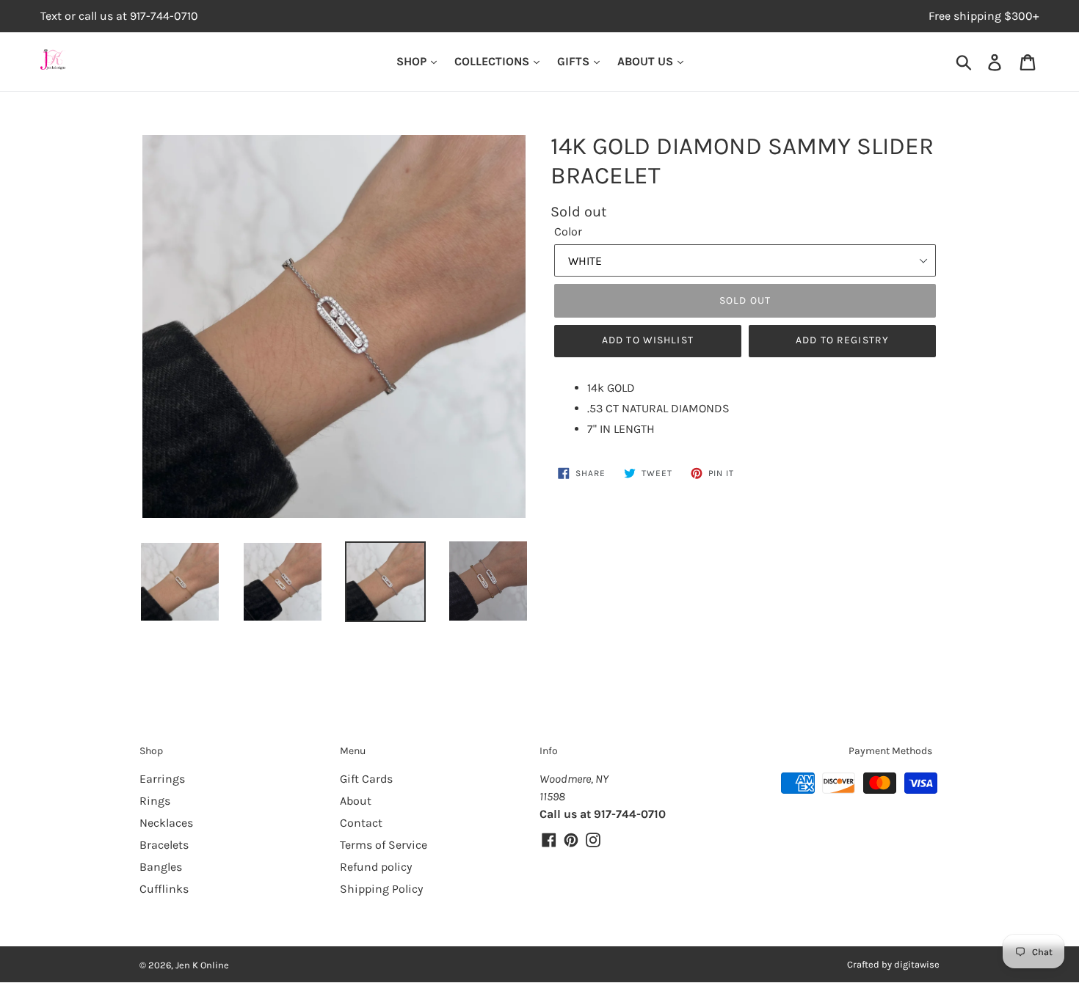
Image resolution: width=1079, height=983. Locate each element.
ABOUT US (646, 61)
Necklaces (166, 823)
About (355, 801)
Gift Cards (366, 779)
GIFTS (574, 61)
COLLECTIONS (493, 61)
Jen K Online (202, 965)
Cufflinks (164, 889)
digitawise (917, 964)
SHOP (412, 61)
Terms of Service (383, 845)
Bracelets (164, 845)
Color (568, 231)
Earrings (162, 779)
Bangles (160, 867)
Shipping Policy (381, 889)
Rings (154, 801)
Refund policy (376, 867)
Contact (361, 823)
